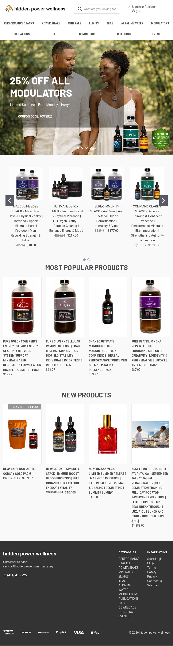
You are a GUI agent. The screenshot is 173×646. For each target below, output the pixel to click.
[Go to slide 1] (9, 200)
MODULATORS (160, 23)
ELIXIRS (94, 23)
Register (150, 6)
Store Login (154, 558)
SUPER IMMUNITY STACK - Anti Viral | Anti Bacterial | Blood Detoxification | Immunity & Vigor (106, 216)
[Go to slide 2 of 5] (169, 93)
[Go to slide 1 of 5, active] (78, 148)
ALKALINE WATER (132, 23)
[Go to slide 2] (163, 200)
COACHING (124, 34)
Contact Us (154, 581)
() (137, 11)
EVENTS (157, 34)
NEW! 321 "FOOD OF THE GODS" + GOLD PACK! (19, 471)
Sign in (136, 6)
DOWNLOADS (87, 34)
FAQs (150, 563)
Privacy (152, 576)
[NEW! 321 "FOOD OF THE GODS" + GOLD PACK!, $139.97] (22, 434)
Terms (151, 567)
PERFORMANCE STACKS (19, 23)
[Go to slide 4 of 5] (91, 148)
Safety (151, 572)
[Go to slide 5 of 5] (3, 93)
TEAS (110, 23)
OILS (54, 34)
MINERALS (74, 23)
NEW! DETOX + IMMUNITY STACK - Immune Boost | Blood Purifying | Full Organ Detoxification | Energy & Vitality (63, 478)
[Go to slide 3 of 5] (86, 148)
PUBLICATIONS (20, 34)
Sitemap (153, 585)
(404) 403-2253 (17, 575)
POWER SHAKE (51, 23)
